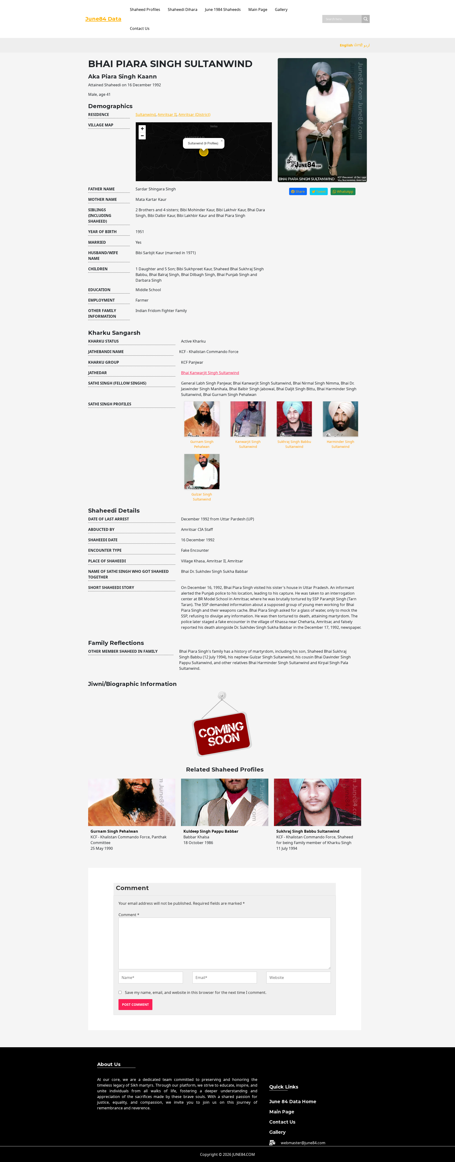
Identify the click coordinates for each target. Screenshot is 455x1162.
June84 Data (103, 19)
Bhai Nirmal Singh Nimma (316, 383)
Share (300, 191)
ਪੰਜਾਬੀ (358, 45)
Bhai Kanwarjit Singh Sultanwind (210, 372)
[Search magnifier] (366, 19)
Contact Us (140, 28)
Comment (128, 914)
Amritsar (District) (194, 114)
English (346, 45)
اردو (367, 45)
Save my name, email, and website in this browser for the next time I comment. (195, 992)
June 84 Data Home (292, 1101)
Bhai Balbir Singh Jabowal (251, 388)
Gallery (281, 9)
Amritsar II (167, 114)
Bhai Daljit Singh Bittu (295, 388)
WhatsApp (344, 191)
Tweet (320, 191)
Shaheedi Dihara (182, 9)
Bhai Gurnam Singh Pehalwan (229, 394)
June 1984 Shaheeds (223, 9)
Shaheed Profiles (145, 9)
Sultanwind (146, 114)
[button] (221, 141)
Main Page (257, 9)
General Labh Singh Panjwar (206, 383)
